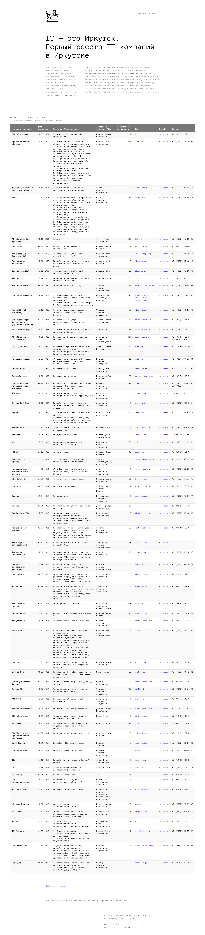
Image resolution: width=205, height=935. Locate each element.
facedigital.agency (145, 459)
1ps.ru (138, 278)
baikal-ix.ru (142, 689)
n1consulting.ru (143, 789)
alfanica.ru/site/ (144, 846)
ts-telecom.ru (142, 831)
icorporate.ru (142, 469)
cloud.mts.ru (142, 188)
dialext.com (141, 811)
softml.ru (140, 750)
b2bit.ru (139, 821)
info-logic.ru (142, 427)
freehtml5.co (124, 927)
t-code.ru (140, 630)
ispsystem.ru (142, 337)
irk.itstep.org (143, 254)
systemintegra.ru (144, 376)
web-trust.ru (142, 403)
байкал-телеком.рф (144, 286)
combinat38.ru (142, 528)
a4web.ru (139, 564)
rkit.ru (139, 347)
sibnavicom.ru (142, 513)
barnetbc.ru (141, 586)
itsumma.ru (140, 393)
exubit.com (140, 672)
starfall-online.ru (145, 542)
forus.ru (139, 142)
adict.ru (139, 413)
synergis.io (141, 716)
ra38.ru (139, 359)
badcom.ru (140, 804)
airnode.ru (140, 435)
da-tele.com (141, 479)
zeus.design (141, 743)
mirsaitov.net (142, 574)
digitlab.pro (142, 863)
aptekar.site (142, 295)
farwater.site (142, 298)
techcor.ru (140, 552)
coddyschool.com (143, 682)
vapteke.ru (140, 300)
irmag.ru (139, 452)
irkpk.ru (139, 383)
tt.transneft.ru (143, 320)
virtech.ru (140, 261)
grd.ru (138, 134)
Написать (163, 134)
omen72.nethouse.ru (145, 486)
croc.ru (139, 604)
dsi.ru (138, 239)
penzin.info (141, 246)
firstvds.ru (141, 310)
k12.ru (138, 442)
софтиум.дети (142, 733)
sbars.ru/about (143, 330)
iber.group (140, 760)
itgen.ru (139, 723)
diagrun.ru (140, 271)
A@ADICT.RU (135, 919)
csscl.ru (139, 767)
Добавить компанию (148, 14)
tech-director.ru (144, 621)
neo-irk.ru (140, 662)
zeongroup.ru (142, 198)
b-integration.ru (144, 709)
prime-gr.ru (141, 369)
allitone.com (142, 496)
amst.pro (139, 699)
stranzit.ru (141, 613)
